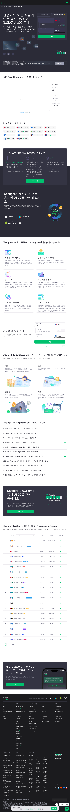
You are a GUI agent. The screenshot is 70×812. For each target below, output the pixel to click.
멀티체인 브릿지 (32, 723)
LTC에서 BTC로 (37, 779)
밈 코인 (17, 731)
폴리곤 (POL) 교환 (19, 775)
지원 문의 (14, 684)
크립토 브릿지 (19, 736)
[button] (59, 20)
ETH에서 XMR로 (31, 767)
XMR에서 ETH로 (38, 775)
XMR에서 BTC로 (31, 775)
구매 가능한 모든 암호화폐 (8, 790)
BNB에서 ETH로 (31, 779)
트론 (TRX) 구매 (6, 777)
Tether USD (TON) (19, 587)
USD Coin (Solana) (20, 629)
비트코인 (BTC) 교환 (20, 755)
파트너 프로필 (32, 709)
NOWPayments (32, 726)
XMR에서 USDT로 (38, 787)
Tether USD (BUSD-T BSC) (21, 577)
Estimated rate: (43, 26)
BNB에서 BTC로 (38, 768)
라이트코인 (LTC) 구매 (7, 772)
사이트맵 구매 (6, 795)
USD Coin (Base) (19, 634)
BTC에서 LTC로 (45, 768)
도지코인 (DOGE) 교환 (20, 772)
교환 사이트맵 (19, 792)
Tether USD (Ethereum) (20, 572)
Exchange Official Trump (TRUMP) (21, 787)
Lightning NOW (19, 743)
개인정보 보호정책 (59, 711)
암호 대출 (18, 738)
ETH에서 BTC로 (31, 771)
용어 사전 (44, 711)
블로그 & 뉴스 (6, 709)
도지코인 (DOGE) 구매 (7, 770)
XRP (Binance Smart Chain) (21, 608)
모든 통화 (18, 790)
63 (13, 644)
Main (2, 6)
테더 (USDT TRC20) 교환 (21, 762)
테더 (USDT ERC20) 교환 (21, 760)
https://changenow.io (14, 162)
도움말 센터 (44, 716)
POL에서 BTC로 (45, 787)
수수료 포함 (43, 24)
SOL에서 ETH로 (44, 756)
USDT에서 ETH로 (45, 760)
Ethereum (16, 551)
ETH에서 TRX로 (45, 783)
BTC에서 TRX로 (45, 775)
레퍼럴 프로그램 (32, 711)
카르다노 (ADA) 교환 (20, 770)
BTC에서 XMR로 (31, 756)
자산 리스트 (31, 721)
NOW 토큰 (18, 718)
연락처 (43, 713)
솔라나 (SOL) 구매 (6, 783)
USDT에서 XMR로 (31, 764)
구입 (52, 36)
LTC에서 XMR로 (37, 760)
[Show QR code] (20, 223)
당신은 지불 (42, 19)
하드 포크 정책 (58, 716)
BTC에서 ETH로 (31, 783)
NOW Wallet (18, 713)
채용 (4, 716)
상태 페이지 (44, 718)
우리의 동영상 (6, 713)
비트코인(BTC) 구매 (7, 755)
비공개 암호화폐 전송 (20, 726)
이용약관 (57, 709)
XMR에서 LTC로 (38, 772)
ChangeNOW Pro (19, 706)
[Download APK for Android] (10, 223)
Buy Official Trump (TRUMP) (7, 787)
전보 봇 (17, 740)
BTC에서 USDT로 (31, 760)
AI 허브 (17, 723)
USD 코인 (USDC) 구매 (7, 765)
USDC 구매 (35, 181)
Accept (54, 808)
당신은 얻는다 (43, 28)
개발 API (31, 706)
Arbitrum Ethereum (21, 561)
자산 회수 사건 (58, 721)
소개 (4, 706)
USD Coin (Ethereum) (20, 623)
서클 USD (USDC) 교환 (20, 765)
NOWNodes (31, 731)
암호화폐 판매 (6, 792)
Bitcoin (15, 540)
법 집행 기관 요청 (58, 718)
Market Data (25, 112)
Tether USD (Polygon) (21, 592)
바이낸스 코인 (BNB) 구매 (8, 762)
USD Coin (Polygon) (20, 639)
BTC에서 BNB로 (38, 783)
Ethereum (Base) (19, 556)
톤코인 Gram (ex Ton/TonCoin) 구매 (7, 781)
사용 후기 (5, 718)
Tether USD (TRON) (19, 566)
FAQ (43, 706)
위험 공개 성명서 (58, 713)
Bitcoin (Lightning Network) (22, 546)
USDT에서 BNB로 (45, 764)
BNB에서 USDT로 (38, 791)
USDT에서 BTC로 (31, 790)
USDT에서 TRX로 (38, 756)
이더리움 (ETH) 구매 (7, 758)
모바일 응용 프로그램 (20, 711)
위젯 (30, 716)
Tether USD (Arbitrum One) (23, 597)
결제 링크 (18, 745)
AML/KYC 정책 (58, 706)
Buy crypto (8, 6)
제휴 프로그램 (32, 713)
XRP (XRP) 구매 (6, 767)
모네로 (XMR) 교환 (20, 767)
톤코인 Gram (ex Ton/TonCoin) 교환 (20, 778)
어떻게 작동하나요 (46, 709)
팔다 (59, 25)
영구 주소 (18, 709)
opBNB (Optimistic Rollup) (20, 618)
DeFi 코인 (18, 733)
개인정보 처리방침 (34, 809)
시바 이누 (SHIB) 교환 (20, 783)
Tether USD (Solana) (20, 582)
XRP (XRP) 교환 (19, 781)
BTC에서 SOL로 (45, 791)
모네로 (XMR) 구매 (7, 775)
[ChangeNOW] (3, 2)
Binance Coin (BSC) (19, 613)
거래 (17, 748)
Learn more (59, 153)
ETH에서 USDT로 (45, 772)
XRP (15, 603)
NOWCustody (32, 728)
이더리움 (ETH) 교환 (20, 758)
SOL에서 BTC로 (31, 787)
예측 (17, 721)
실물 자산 (18, 728)
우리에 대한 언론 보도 (7, 711)
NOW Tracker (18, 716)
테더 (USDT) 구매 (6, 760)
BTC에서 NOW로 (45, 779)
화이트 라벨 (31, 718)
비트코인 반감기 (45, 721)
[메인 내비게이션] (67, 2)
